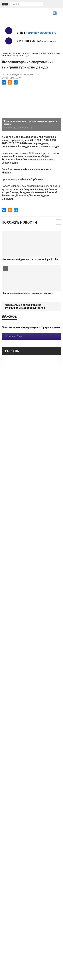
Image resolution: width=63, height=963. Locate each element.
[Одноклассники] (10, 82)
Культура (10, 336)
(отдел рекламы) (36, 41)
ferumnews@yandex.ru (41, 32)
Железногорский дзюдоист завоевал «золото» (27, 293)
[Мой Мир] (16, 82)
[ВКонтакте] (4, 82)
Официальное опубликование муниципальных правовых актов (25, 306)
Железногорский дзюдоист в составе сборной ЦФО (30, 259)
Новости (16, 53)
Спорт (25, 53)
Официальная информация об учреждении (31, 327)
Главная (6, 53)
